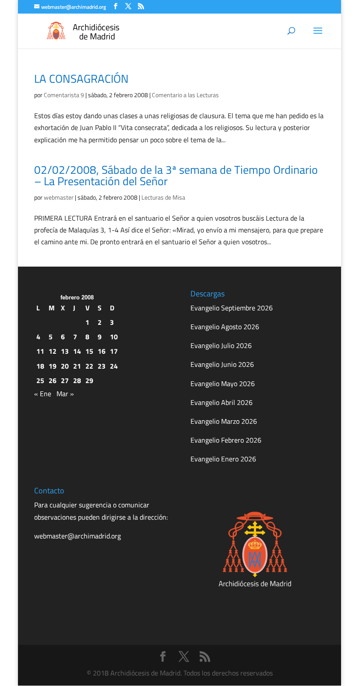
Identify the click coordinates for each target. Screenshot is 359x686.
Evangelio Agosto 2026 (224, 326)
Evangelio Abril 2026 (221, 402)
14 (77, 351)
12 (52, 351)
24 (114, 366)
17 (114, 351)
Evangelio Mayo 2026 (222, 383)
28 (77, 380)
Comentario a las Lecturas (185, 94)
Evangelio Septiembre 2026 (231, 308)
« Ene (42, 393)
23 (102, 366)
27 (65, 380)
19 (52, 366)
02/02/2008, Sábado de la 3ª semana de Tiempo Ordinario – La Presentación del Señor (176, 175)
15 (89, 351)
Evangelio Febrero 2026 (225, 440)
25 (40, 380)
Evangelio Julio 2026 (221, 345)
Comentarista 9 (64, 94)
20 (65, 366)
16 (102, 351)
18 (40, 366)
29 (89, 380)
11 (40, 351)
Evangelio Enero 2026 (223, 459)
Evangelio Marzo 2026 (223, 421)
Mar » (65, 393)
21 (77, 366)
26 (52, 380)
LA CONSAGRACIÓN (81, 78)
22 (89, 366)
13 (65, 351)
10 (114, 336)
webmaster (59, 197)
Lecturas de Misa (163, 197)
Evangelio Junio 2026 (222, 364)
